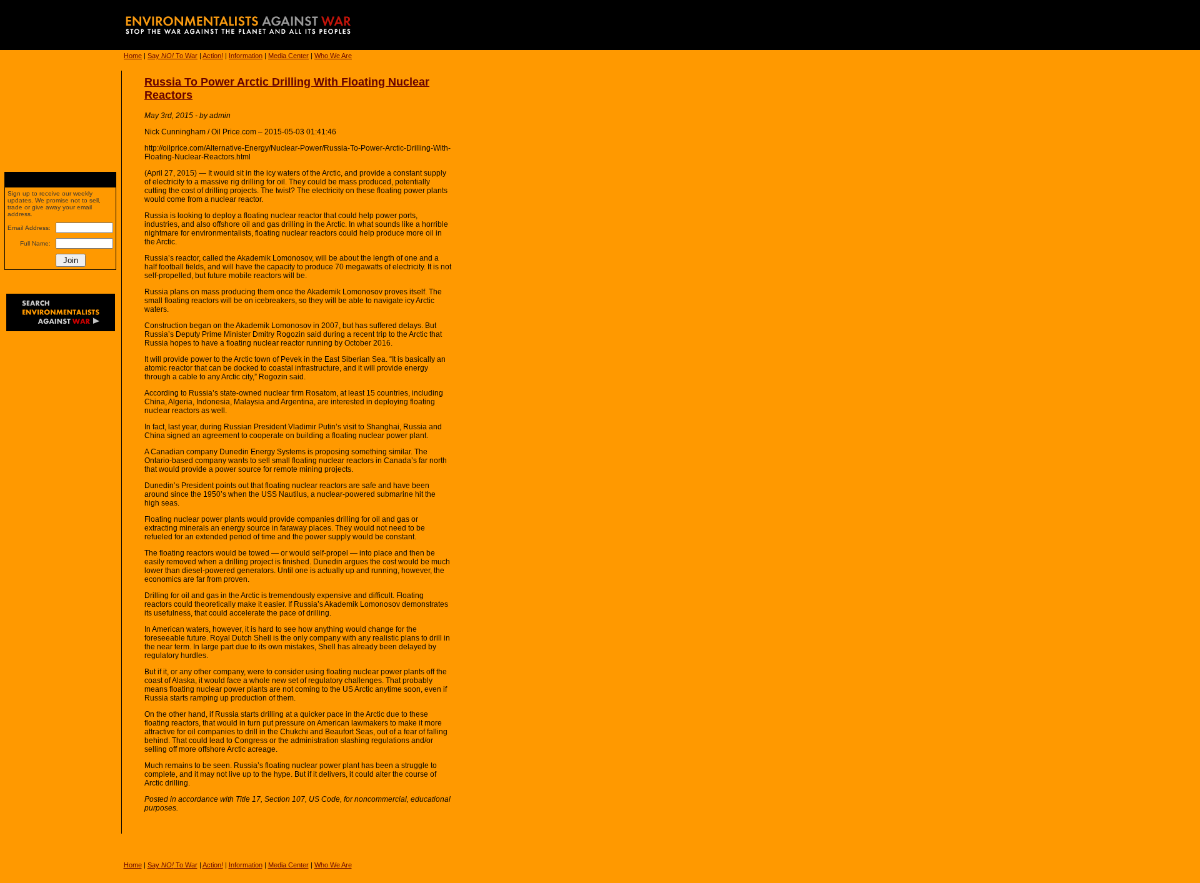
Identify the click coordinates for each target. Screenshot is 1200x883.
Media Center (288, 55)
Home (133, 55)
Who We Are (333, 55)
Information (245, 55)
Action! (212, 55)
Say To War (173, 55)
